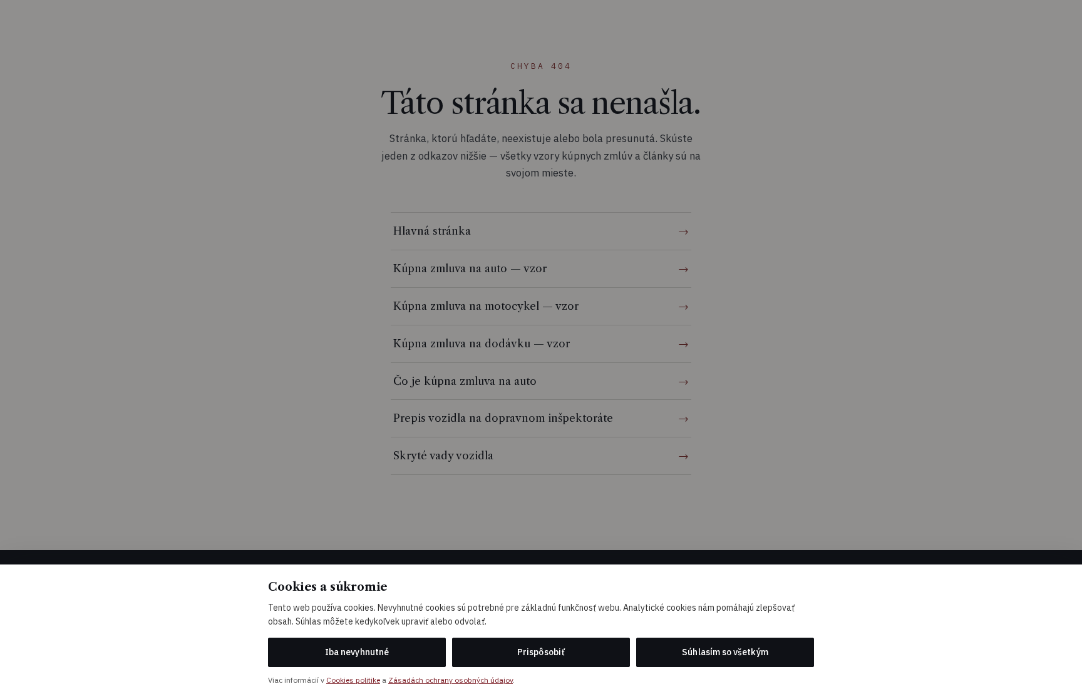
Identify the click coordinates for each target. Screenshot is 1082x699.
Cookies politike (353, 680)
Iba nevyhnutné (357, 652)
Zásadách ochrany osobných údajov (450, 680)
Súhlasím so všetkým (725, 652)
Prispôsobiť (541, 652)
